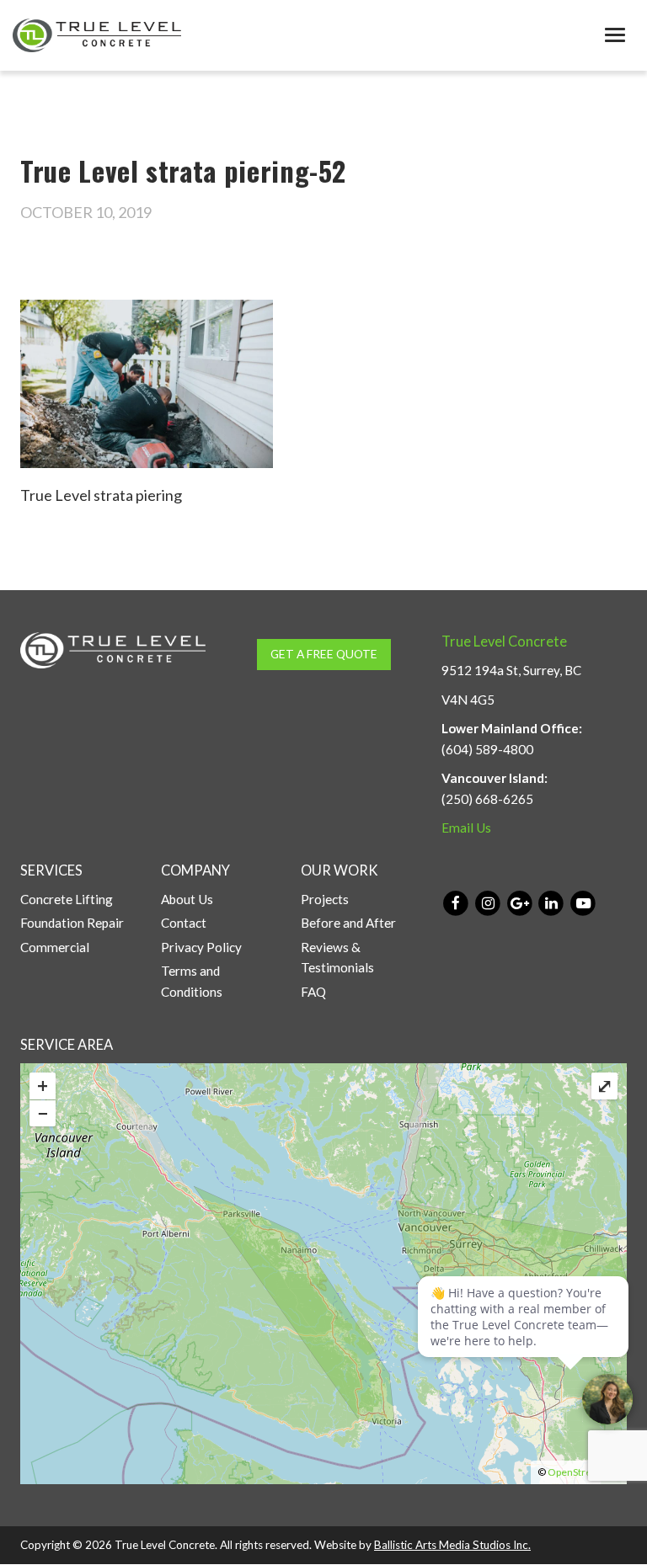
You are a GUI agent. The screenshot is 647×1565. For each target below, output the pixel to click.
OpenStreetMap (584, 1472)
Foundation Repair (72, 922)
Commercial (54, 947)
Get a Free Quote (323, 654)
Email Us (466, 827)
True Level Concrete (504, 641)
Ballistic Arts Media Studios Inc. (452, 1545)
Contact (183, 922)
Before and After (348, 922)
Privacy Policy (201, 947)
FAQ (313, 991)
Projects (325, 899)
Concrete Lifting (66, 899)
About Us (187, 899)
